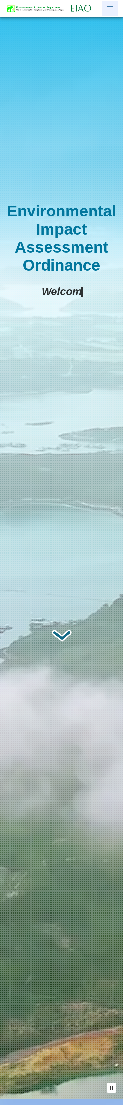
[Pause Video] (111, 1088)
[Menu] (110, 8)
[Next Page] (61, 647)
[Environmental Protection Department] (37, 8)
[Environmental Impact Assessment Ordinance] (82, 8)
